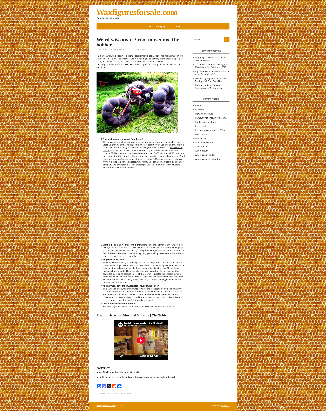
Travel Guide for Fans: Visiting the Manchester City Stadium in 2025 (211, 66)
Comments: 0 (140, 49)
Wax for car (200, 138)
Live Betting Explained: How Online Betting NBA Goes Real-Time (211, 80)
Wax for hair (201, 146)
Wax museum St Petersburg (208, 159)
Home (148, 26)
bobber (103, 393)
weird (121, 393)
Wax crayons (201, 134)
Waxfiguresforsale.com (137, 12)
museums (114, 393)
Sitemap (177, 26)
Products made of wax (205, 122)
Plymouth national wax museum (210, 117)
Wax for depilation (204, 142)
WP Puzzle (225, 405)
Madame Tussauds (204, 113)
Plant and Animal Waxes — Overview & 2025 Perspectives (209, 86)
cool (108, 393)
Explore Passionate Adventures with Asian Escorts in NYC (212, 73)
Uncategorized (202, 126)
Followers (199, 109)
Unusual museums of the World (122, 49)
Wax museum (201, 150)
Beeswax (199, 105)
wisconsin (127, 393)
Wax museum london (205, 155)
